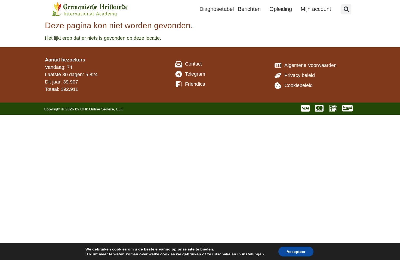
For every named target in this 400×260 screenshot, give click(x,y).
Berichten (249, 9)
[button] (346, 9)
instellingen (253, 254)
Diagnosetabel (216, 9)
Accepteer (296, 251)
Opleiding (280, 9)
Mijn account (316, 9)
